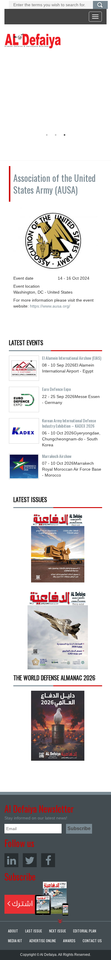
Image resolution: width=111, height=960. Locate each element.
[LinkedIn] (11, 860)
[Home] (32, 40)
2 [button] (56, 135)
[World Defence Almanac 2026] (57, 726)
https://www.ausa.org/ (50, 306)
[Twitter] (30, 860)
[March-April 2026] (57, 549)
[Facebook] (48, 860)
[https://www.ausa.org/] (55, 239)
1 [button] (47, 135)
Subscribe (36, 899)
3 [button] (64, 135)
